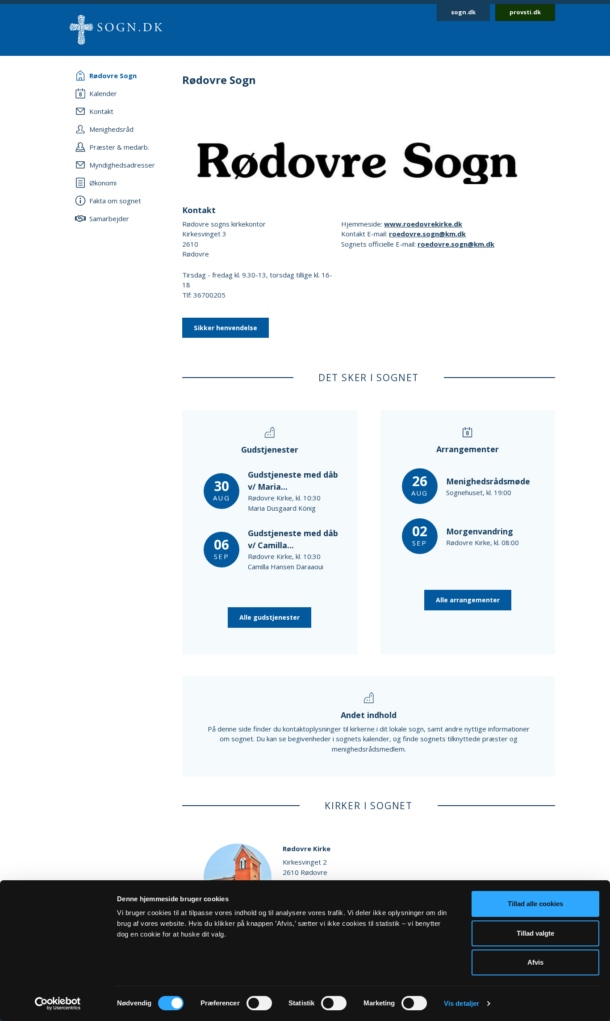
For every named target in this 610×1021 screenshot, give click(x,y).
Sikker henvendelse (225, 328)
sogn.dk (463, 12)
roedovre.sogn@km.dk (427, 233)
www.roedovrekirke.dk (423, 223)
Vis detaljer (461, 1003)
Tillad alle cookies (535, 904)
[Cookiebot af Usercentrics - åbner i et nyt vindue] (58, 1003)
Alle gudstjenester (269, 617)
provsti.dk (525, 12)
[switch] (259, 1003)
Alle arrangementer (468, 600)
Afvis (535, 962)
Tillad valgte (535, 933)
